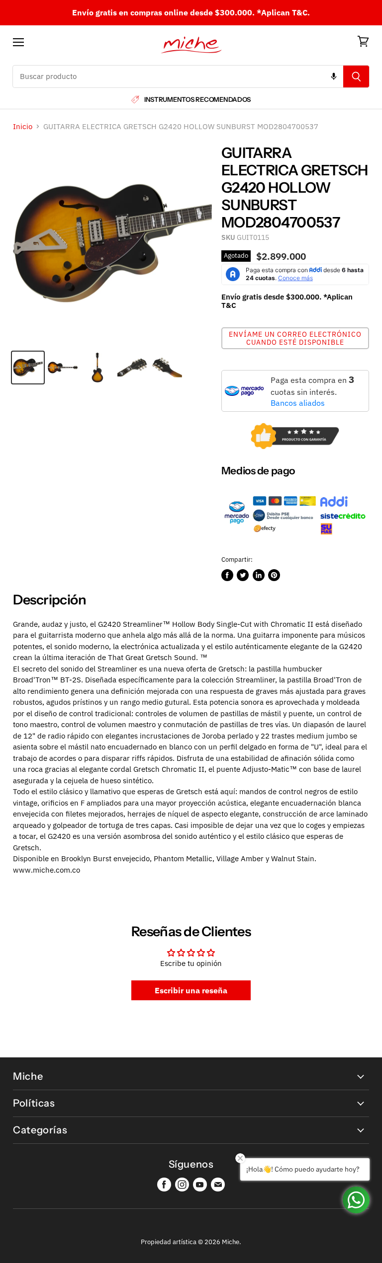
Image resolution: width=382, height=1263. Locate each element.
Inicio (22, 126)
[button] (295, 338)
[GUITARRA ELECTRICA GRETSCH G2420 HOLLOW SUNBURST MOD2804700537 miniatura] (28, 367)
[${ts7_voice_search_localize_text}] (334, 76)
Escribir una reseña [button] (191, 990)
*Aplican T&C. (283, 12)
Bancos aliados (298, 403)
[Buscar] (356, 76)
